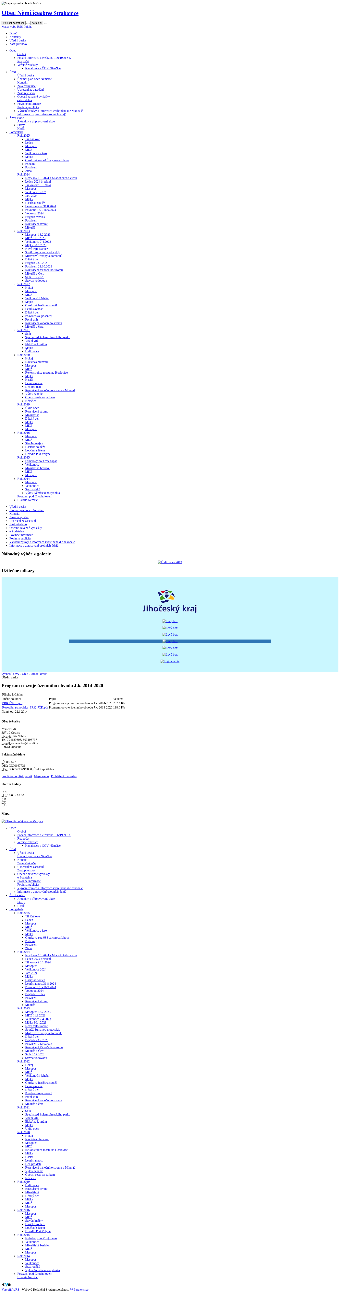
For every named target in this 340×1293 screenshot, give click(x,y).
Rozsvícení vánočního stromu (43, 323)
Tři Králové (32, 139)
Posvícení (31, 167)
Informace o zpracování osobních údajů (41, 114)
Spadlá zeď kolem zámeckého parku (47, 337)
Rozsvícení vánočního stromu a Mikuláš (50, 390)
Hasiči (21, 128)
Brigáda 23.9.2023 (36, 263)
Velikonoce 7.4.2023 (38, 241)
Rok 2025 (23, 135)
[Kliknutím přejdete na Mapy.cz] (22, 821)
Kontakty (15, 37)
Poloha (28, 26)
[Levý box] (170, 614)
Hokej (29, 287)
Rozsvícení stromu (36, 224)
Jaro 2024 (31, 195)
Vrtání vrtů (32, 340)
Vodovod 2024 (34, 213)
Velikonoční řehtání (37, 298)
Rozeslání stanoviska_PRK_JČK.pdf (25, 707)
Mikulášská (32, 415)
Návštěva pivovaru (37, 362)
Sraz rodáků (32, 489)
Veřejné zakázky (27, 64)
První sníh (31, 319)
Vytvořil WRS (10, 1289)
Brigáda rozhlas (35, 217)
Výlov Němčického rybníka (42, 492)
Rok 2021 (23, 330)
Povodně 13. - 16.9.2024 (40, 209)
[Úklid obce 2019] (170, 562)
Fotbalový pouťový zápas (41, 461)
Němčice (30, 401)
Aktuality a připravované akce (36, 121)
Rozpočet (23, 61)
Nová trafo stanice (36, 248)
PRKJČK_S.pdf (12, 703)
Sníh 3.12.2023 (34, 277)
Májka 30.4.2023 (35, 245)
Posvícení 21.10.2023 (38, 266)
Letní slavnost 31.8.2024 (40, 206)
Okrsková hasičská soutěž (41, 305)
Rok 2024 (23, 174)
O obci (21, 54)
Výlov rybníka (34, 393)
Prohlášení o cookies (64, 776)
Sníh (28, 333)
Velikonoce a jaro (36, 153)
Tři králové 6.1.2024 (38, 185)
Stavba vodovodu (36, 280)
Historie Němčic (27, 500)
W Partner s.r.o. (79, 1289)
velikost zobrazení (13, 22)
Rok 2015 (23, 457)
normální (37, 22)
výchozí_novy (10, 673)
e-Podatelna (24, 100)
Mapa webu (9, 26)
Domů (13, 33)
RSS (20, 26)
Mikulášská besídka (37, 468)
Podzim (30, 163)
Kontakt (22, 82)
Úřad (12, 72)
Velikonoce (32, 464)
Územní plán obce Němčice (34, 79)
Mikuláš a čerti (34, 326)
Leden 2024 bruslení (38, 181)
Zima (28, 171)
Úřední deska (17, 40)
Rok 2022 (23, 284)
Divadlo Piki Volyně (38, 454)
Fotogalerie (16, 132)
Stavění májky (34, 443)
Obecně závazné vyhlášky (33, 96)
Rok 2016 (23, 432)
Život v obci (17, 117)
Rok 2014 (23, 478)
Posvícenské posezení (38, 316)
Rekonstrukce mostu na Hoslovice (46, 372)
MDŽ (28, 149)
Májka (29, 156)
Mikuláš (30, 227)
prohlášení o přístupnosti (17, 776)
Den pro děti (33, 386)
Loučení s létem (35, 450)
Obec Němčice (40, 12)
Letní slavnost (33, 309)
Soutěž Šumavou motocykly (42, 252)
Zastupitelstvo (18, 44)
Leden (29, 142)
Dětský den (32, 259)
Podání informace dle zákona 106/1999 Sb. (44, 57)
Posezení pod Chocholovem (34, 496)
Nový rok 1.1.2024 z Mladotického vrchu (51, 178)
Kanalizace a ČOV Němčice (43, 68)
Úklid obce (32, 351)
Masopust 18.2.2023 (38, 234)
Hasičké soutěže (35, 446)
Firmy (21, 125)
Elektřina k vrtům (36, 344)
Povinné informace (29, 103)
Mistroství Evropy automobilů (43, 255)
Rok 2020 (23, 355)
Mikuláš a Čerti (34, 273)
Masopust (31, 146)
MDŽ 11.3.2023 (35, 238)
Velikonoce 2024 (35, 192)
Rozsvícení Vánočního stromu (44, 270)
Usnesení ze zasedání (30, 89)
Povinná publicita (28, 107)
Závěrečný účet (26, 86)
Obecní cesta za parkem (40, 397)
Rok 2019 (23, 404)
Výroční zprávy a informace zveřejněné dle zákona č (50, 110)
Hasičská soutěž (35, 202)
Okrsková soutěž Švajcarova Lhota (47, 160)
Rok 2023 (23, 231)
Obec (12, 50)
